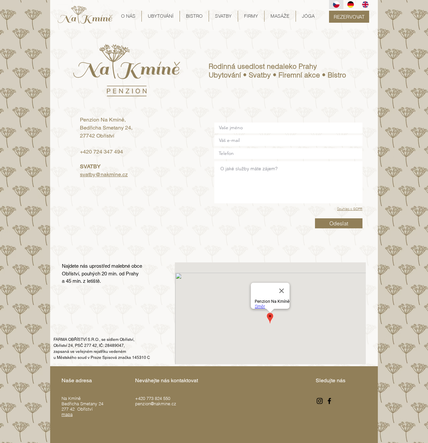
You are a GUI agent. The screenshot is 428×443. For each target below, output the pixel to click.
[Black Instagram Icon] (320, 401)
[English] (365, 4)
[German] (350, 4)
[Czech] (336, 4)
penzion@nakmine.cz (155, 403)
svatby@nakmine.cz (104, 174)
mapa (67, 414)
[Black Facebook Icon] (329, 401)
